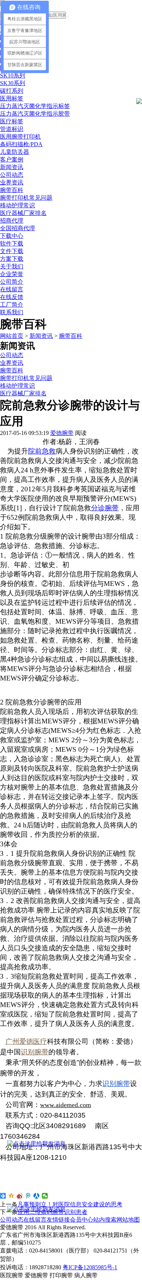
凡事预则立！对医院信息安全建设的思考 (69, 1204)
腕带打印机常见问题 (26, 198)
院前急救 (42, 451)
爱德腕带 (62, 433)
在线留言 (11, 289)
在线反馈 (11, 297)
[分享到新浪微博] (20, 1196)
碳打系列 (11, 91)
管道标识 (11, 129)
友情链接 (58, 1220)
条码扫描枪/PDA (21, 144)
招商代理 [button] (11, 220)
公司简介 (11, 282)
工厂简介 (11, 304)
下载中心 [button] (11, 236)
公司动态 (11, 175)
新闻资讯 (41, 336)
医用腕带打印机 (20, 136)
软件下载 (11, 243)
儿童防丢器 (14, 152)
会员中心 (81, 1220)
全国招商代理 (17, 228)
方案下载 (11, 259)
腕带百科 (11, 190)
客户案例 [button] (11, 159)
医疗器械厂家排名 (23, 213)
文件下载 (11, 251)
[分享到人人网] (36, 1196)
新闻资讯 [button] (11, 167)
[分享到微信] (45, 1196)
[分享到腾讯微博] (28, 1196)
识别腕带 (34, 1052)
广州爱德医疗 (26, 1041)
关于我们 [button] (11, 266)
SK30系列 (12, 83)
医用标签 (11, 98)
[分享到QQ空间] (11, 1196)
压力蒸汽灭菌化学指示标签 (35, 106)
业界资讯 (11, 182)
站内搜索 (105, 1220)
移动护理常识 (17, 205)
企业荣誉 (11, 274)
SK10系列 (12, 75)
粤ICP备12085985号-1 (90, 1267)
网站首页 (11, 336)
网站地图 (128, 1220)
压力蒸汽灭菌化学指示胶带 (35, 114)
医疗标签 (11, 121)
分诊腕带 (105, 508)
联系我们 (11, 312)
